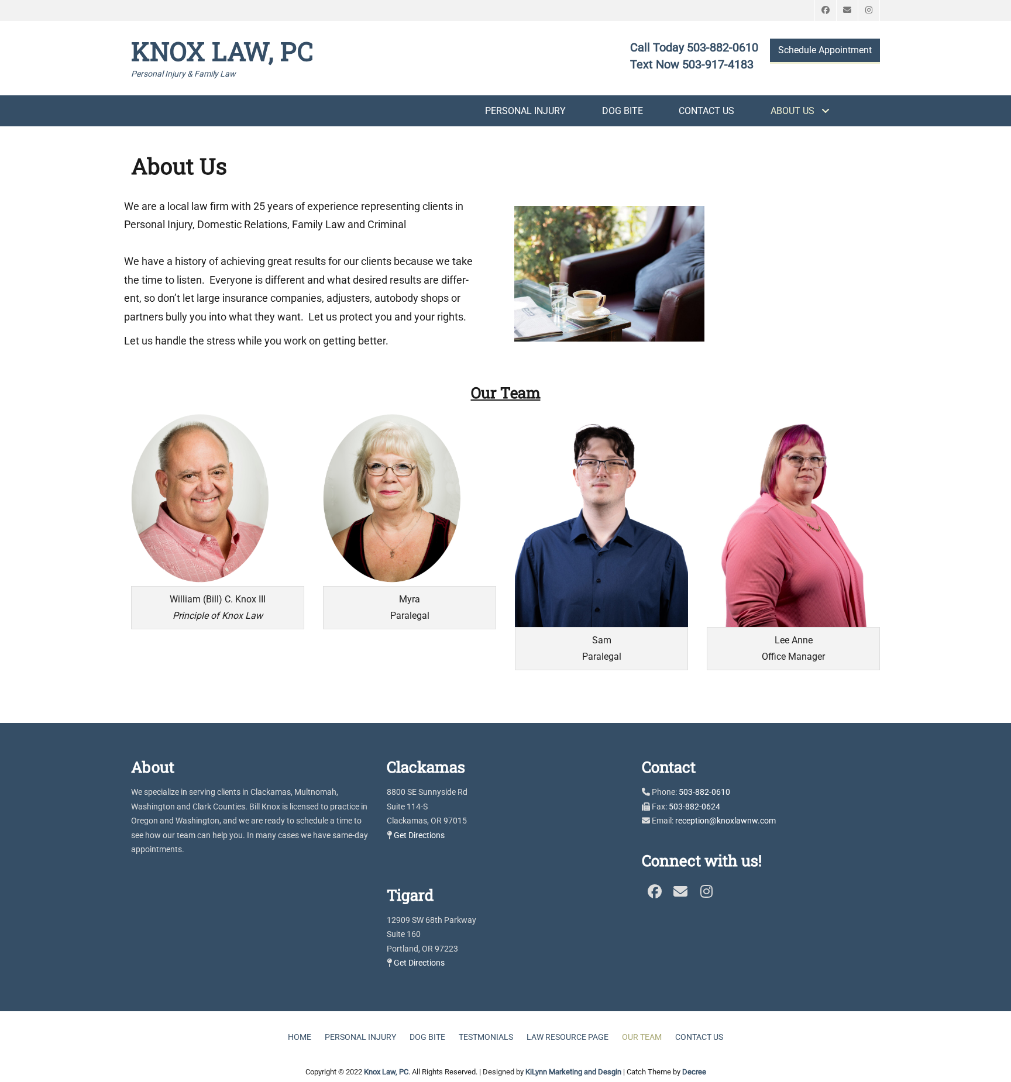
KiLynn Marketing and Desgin (573, 1071)
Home (299, 1037)
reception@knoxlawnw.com (725, 820)
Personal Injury (525, 110)
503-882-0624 (694, 806)
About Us (792, 110)
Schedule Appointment (825, 50)
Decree (694, 1071)
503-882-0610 (704, 792)
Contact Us (706, 110)
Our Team (642, 1037)
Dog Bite (622, 110)
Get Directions (419, 835)
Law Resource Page (567, 1037)
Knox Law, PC (222, 51)
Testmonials (486, 1037)
